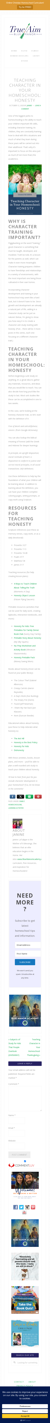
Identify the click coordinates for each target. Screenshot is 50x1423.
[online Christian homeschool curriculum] (25, 1246)
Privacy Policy (25, 1386)
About (32, 1382)
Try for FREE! (25, 7)
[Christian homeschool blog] (25, 1197)
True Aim (25, 30)
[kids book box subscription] (25, 1313)
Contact (19, 1382)
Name (12, 1115)
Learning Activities (16, 808)
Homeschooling (15, 804)
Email (11, 1128)
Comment (13, 1084)
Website (12, 1140)
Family (22, 801)
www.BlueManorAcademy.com (31, 859)
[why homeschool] (25, 1279)
